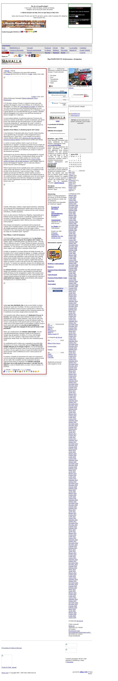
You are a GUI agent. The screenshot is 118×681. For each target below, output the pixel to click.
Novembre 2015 (73, 404)
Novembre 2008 (73, 265)
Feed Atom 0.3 (75, 115)
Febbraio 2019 (73, 468)
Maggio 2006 (72, 215)
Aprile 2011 (72, 313)
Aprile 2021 (72, 511)
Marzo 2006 (72, 212)
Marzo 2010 (72, 291)
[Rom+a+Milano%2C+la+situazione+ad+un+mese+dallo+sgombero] (36, 372)
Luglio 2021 (72, 516)
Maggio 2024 (72, 573)
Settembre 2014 (73, 381)
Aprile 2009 (72, 273)
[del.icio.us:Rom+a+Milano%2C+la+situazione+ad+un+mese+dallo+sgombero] (4, 372)
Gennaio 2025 (73, 586)
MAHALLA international (56, 263)
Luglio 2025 (72, 596)
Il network (48, 48)
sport (70, 190)
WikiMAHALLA (15, 48)
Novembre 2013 (73, 364)
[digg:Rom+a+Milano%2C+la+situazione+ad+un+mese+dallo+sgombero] (6, 372)
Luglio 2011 (72, 318)
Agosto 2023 (72, 558)
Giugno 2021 (72, 515)
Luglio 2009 (72, 278)
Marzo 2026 (72, 609)
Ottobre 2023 (72, 561)
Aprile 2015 (72, 392)
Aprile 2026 (72, 611)
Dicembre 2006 (73, 227)
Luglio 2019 (72, 477)
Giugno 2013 (72, 356)
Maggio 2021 (72, 513)
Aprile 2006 (72, 213)
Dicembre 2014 (73, 386)
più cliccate (58, 337)
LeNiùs (34, 96)
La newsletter (73, 48)
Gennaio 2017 (73, 427)
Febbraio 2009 (73, 270)
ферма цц (71, 626)
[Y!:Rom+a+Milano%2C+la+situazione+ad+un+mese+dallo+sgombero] (29, 372)
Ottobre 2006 (72, 223)
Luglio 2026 (72, 616)
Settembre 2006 (73, 222)
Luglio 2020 (72, 497)
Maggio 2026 (72, 612)
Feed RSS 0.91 (75, 113)
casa (70, 174)
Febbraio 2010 (73, 290)
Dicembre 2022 (73, 545)
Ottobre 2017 (72, 442)
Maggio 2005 (72, 195)
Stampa (28, 369)
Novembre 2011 (73, 324)
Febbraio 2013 (73, 349)
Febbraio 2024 (73, 568)
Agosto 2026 (72, 617)
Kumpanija (51, 330)
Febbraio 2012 (73, 329)
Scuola (12, 52)
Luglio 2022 (72, 536)
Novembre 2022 (73, 543)
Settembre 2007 (73, 242)
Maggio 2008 (72, 255)
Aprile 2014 (72, 372)
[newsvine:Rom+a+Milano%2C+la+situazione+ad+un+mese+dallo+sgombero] (15, 372)
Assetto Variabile (85, 50)
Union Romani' (52, 274)
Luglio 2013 (72, 357)
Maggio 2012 (72, 334)
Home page (5, 673)
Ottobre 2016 (72, 422)
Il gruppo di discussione (17, 50)
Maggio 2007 (72, 235)
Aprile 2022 (72, 531)
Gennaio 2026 (73, 606)
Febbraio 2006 (73, 210)
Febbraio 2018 (73, 448)
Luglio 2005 (72, 198)
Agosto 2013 (72, 359)
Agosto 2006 (72, 220)
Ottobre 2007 (72, 243)
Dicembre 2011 (73, 326)
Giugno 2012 (72, 336)
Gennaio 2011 (73, 308)
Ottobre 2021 (72, 521)
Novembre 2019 (73, 483)
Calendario (83, 48)
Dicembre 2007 (73, 247)
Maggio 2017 (72, 434)
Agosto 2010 (72, 299)
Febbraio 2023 (73, 548)
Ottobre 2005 (72, 203)
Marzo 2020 (72, 490)
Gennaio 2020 (73, 487)
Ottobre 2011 (72, 323)
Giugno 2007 (72, 237)
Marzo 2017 (72, 430)
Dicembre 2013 (73, 366)
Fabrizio (7, 74)
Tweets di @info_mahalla (8, 667)
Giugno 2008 (72, 256)
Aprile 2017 (72, 432)
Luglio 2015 (72, 397)
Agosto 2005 (72, 200)
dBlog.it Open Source (54, 343)
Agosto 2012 (72, 339)
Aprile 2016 (72, 412)
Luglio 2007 (72, 238)
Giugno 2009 (72, 276)
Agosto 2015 (72, 399)
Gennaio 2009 (73, 268)
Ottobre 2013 (72, 362)
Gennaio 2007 (73, 228)
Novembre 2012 (73, 344)
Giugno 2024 (72, 574)
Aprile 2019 (72, 472)
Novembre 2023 (73, 563)
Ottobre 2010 (72, 303)
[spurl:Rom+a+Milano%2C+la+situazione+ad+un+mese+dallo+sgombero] (9, 372)
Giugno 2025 (72, 594)
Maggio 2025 (72, 593)
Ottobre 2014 (72, 382)
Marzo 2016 (72, 410)
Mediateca (56, 50)
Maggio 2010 (72, 295)
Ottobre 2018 (72, 462)
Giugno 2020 (72, 495)
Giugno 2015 (72, 396)
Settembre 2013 (73, 361)
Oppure (15, 369)
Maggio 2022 (72, 533)
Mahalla (7, 71)
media (49, 332)
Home (3, 48)
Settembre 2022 (73, 540)
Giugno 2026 (72, 614)
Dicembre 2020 (73, 505)
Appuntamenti (55, 220)
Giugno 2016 (72, 415)
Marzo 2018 (72, 450)
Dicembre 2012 (73, 346)
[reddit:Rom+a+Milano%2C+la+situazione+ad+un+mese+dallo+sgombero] (22, 372)
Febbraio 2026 (73, 607)
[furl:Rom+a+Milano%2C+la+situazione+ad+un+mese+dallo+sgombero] (20, 372)
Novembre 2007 (73, 245)
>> (23, 369)
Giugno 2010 (72, 296)
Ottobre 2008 (72, 263)
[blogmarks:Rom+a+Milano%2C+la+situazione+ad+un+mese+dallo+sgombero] (27, 372)
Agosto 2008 (72, 260)
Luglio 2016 (72, 417)
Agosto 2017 (72, 439)
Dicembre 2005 (73, 207)
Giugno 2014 (72, 376)
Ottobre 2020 (72, 501)
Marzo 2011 (72, 311)
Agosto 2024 (72, 578)
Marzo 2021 (72, 510)
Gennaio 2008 (73, 248)
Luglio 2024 (72, 576)
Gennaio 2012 (73, 328)
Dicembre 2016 (73, 425)
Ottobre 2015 (72, 402)
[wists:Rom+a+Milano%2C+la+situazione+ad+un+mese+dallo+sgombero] (11, 372)
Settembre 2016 (73, 420)
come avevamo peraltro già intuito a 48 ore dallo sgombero (22, 160)
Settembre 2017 (73, 440)
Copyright (50, 357)
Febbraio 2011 (73, 309)
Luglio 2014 (72, 377)
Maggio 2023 (72, 553)
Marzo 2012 (72, 331)
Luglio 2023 (72, 556)
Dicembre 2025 (73, 604)
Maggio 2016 (72, 414)
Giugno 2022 (72, 535)
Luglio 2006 (72, 218)
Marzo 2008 (72, 251)
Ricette (63, 52)
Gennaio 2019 (73, 467)
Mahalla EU (73, 50)
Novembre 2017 (73, 444)
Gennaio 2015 (73, 387)
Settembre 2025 (73, 599)
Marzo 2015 (72, 391)
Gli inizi (55, 48)
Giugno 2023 (72, 554)
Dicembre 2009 (73, 286)
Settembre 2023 (73, 559)
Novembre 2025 (73, 602)
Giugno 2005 (72, 197)
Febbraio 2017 (73, 429)
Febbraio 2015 (73, 389)
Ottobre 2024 (72, 581)
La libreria (48, 50)
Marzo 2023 (72, 549)
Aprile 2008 (72, 253)
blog (49, 326)
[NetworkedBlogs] (57, 288)
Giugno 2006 (72, 217)
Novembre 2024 (73, 583)
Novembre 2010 (73, 304)
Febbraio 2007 (73, 230)
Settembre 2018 (73, 460)
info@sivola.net (59, 183)
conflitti (71, 175)
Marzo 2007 (72, 232)
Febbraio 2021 (73, 508)
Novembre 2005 (73, 205)
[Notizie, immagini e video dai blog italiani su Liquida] (71, 646)
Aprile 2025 (72, 591)
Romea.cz (51, 267)
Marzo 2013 (72, 351)
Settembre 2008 (73, 261)
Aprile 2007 (72, 233)
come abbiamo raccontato (27, 106)
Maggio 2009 (72, 275)
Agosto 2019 (72, 478)
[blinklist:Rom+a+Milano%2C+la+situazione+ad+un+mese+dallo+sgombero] (18, 372)
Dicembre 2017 (73, 445)
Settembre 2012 (73, 341)
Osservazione (52, 284)
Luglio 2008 (72, 258)
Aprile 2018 (72, 452)
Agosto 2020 (72, 498)
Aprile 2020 (72, 492)
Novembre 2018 (73, 463)
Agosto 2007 (72, 240)
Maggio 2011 (72, 314)
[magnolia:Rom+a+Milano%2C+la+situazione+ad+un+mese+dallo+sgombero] (33, 372)
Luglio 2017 (72, 437)
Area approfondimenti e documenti (57, 213)
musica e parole (52, 334)
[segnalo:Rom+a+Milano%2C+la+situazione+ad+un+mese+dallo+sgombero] (38, 372)
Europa (50, 327)
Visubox (50, 349)
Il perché (50, 356)
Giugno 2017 (72, 435)
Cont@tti (82, 52)
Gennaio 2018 (73, 447)
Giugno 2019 (72, 475)
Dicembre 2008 (73, 266)
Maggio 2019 (72, 473)
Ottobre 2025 (72, 601)
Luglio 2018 (72, 457)
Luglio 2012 (72, 338)
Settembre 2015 (73, 400)
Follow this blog (57, 290)
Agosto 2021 (72, 518)
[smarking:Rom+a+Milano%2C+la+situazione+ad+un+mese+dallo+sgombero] (31, 372)
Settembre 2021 (73, 520)
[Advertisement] (46, 39)
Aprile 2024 (72, 571)
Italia (30, 74)
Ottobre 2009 (72, 283)
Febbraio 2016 (73, 409)
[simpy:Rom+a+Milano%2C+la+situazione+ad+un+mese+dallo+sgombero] (13, 372)
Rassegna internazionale (34, 50)
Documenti (64, 50)
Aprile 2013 (72, 352)
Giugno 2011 (72, 316)
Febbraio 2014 (73, 369)
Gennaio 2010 (73, 288)
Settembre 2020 (73, 500)
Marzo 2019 (72, 470)
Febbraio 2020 (73, 488)
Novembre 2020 (73, 503)
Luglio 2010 (72, 298)
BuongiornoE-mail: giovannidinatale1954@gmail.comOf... (80, 631)
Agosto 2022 (72, 538)
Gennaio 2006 (73, 208)
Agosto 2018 (72, 458)
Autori (49, 354)
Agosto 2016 (72, 419)
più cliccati (80, 621)
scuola (70, 189)
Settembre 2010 (73, 301)
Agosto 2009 (72, 280)
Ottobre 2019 (72, 482)
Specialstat (70, 662)
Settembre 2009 (73, 281)
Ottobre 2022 (72, 541)
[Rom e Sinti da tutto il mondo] (71, 652)
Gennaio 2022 (73, 526)
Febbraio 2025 (73, 588)
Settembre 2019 (73, 480)
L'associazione (6, 45)
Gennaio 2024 (73, 566)
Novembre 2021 (73, 523)
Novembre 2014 (73, 384)
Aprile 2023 (72, 551)
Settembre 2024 (73, 579)
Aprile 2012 (72, 333)
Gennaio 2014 (73, 367)
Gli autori (30, 48)
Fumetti (29, 52)
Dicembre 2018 (73, 465)
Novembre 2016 (73, 424)
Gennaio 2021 (73, 506)
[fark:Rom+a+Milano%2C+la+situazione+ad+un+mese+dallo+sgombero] (24, 372)
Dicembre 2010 (73, 306)
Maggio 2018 (72, 453)
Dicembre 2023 (73, 564)
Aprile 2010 (72, 293)
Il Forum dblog (52, 346)
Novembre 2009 (73, 285)
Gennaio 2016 (73, 407)
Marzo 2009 (72, 271)
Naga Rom (51, 281)
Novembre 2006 (73, 225)
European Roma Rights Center (57, 278)
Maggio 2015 (72, 394)
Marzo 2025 (72, 589)
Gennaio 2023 (73, 546)
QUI (76, 16)
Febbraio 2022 (73, 528)
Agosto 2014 (72, 379)
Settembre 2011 (73, 321)
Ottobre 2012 (72, 343)
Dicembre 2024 (73, 584)
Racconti (47, 52)
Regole (71, 187)
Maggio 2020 (72, 493)
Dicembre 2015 (73, 405)
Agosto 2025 (72, 597)
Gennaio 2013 (73, 348)
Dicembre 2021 (73, 525)
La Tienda (5, 50)
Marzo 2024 (72, 569)
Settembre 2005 (73, 202)
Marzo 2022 (72, 530)
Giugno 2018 (72, 455)
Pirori (62, 48)
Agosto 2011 (72, 319)
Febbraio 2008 (73, 250)
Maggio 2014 (72, 374)
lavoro (70, 182)
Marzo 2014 (72, 371)
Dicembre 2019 (73, 485)
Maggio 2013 (72, 354)
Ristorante (56, 52)
